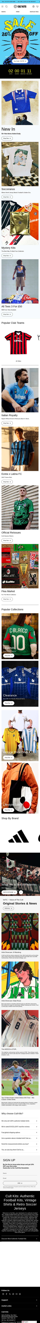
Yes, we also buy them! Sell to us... (12, 1150)
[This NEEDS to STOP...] (20, 1028)
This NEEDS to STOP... (9, 1049)
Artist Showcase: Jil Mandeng (11, 952)
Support (4, 1300)
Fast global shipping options (10, 1132)
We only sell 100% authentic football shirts (15, 1121)
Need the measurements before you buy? (15, 1144)
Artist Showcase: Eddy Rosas (11, 1001)
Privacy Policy (30, 1186)
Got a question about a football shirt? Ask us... (16, 1138)
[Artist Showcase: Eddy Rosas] (20, 980)
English (26, 1322)
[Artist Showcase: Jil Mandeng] (20, 931)
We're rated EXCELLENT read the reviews (15, 1126)
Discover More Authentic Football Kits (13, 1238)
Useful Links (6, 1306)
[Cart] (37, 6)
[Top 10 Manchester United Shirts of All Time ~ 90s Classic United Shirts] (20, 1076)
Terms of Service (7, 1187)
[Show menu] (2, 6)
